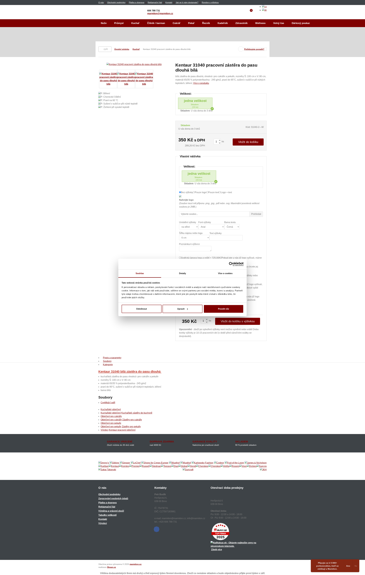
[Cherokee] (202, 466)
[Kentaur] (114, 466)
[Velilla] (225, 466)
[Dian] (175, 466)
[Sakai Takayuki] (107, 469)
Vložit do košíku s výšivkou (238, 321)
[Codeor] (219, 463)
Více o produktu (201, 83)
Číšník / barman (156, 23)
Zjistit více (216, 549)
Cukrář (176, 23)
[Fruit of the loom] (234, 463)
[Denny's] (103, 463)
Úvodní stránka (121, 49)
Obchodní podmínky (116, 2)
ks (222, 141)
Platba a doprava (136, 2)
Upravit (180, 309)
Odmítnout (141, 309)
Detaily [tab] (182, 273)
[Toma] (214, 466)
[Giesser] (125, 463)
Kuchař (135, 23)
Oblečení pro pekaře (111, 423)
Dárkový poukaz (301, 23)
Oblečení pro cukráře (111, 416)
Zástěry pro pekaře (131, 426)
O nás (101, 2)
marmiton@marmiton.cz (160, 13)
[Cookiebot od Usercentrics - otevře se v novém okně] (231, 264)
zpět (106, 49)
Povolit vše (223, 309)
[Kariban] (103, 466)
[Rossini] (234, 466)
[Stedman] (155, 466)
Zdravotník (241, 23)
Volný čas (278, 23)
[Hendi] (192, 466)
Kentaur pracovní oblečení (122, 430)
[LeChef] (136, 463)
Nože (104, 23)
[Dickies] (252, 466)
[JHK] (263, 469)
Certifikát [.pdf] (108, 402)
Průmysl (119, 23)
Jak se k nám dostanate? (187, 2)
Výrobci (104, 430)
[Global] (183, 466)
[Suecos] (262, 466)
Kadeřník (223, 23)
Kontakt (168, 2)
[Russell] (145, 466)
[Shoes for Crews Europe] (154, 463)
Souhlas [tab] (140, 273)
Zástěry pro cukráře (132, 419)
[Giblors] (114, 463)
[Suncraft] (188, 469)
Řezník (206, 23)
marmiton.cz (135, 564)
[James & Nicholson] (256, 463)
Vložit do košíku (248, 142)
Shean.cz (111, 567)
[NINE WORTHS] (185, 463)
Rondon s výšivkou (210, 2)
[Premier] (134, 466)
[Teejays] (166, 466)
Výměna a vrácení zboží (111, 511)
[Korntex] (124, 466)
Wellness (260, 23)
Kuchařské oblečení (111, 409)
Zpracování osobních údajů (113, 498)
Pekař (191, 23)
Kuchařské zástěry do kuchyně (136, 413)
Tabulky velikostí (107, 515)
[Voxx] (243, 466)
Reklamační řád (155, 2)
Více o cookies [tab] (225, 273)
